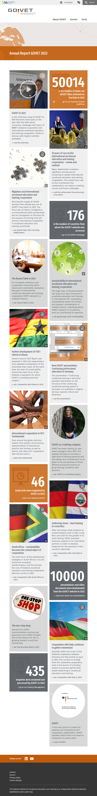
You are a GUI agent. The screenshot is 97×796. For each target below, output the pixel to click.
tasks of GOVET (60, 742)
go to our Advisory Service (34, 498)
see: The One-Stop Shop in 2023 (26, 647)
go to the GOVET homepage (73, 235)
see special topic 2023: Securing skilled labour (26, 231)
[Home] (24, 11)
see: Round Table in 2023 (24, 303)
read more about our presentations (70, 596)
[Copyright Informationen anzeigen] (86, 147)
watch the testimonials (23, 458)
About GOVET (59, 19)
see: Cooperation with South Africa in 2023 (29, 578)
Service (73, 19)
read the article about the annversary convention (69, 193)
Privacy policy (14, 778)
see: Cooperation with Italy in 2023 (68, 677)
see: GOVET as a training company (67, 474)
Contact (12, 772)
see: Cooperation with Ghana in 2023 (28, 384)
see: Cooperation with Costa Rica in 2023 (68, 554)
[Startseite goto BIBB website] (29, 2)
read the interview (21, 143)
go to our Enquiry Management (32, 687)
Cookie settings (15, 780)
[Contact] (78, 2)
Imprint (12, 775)
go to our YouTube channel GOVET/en (74, 103)
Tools (84, 19)
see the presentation (62, 399)
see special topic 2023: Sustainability (68, 317)
